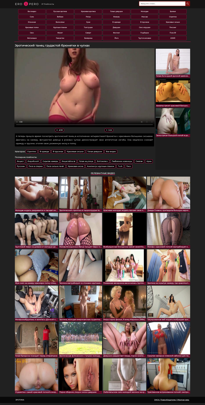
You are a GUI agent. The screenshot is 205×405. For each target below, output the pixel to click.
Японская (32, 22)
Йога (117, 38)
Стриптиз (173, 17)
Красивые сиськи (173, 22)
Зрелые (173, 11)
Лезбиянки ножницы (122, 161)
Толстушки (88, 27)
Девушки (116, 27)
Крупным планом (60, 27)
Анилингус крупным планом (100, 166)
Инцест (20, 161)
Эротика (19, 400)
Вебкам (60, 17)
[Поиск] (187, 3)
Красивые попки (32, 27)
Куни (88, 22)
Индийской (33, 161)
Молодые (145, 11)
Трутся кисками (144, 38)
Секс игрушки (144, 27)
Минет (60, 33)
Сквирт (88, 33)
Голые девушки (116, 11)
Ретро (88, 17)
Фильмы (116, 17)
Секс (32, 33)
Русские (21, 166)
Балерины (88, 38)
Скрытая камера (50, 161)
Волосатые (60, 22)
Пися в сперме (36, 166)
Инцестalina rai (68, 161)
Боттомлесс (102, 161)
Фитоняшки (32, 38)
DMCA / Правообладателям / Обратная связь (171, 400)
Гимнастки (60, 38)
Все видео (32, 11)
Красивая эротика (88, 11)
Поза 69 (173, 33)
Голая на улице (86, 161)
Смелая (139, 161)
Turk (120, 166)
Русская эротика (60, 11)
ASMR (172, 38)
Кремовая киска (75, 166)
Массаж (144, 17)
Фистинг (116, 33)
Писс (128, 166)
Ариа (148, 161)
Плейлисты (48, 4)
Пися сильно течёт (55, 166)
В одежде (116, 22)
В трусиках (144, 22)
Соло (32, 17)
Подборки (144, 33)
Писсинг (172, 27)
